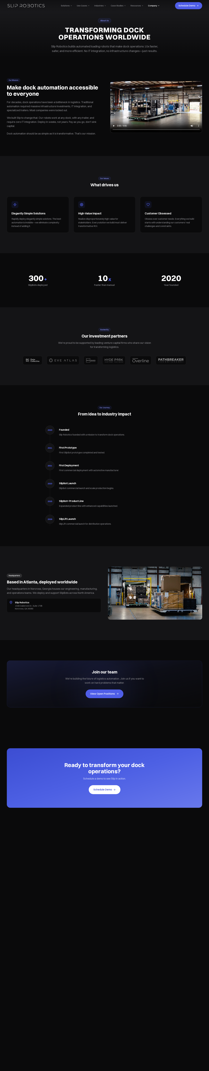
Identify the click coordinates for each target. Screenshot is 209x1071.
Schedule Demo (186, 5)
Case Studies (117, 5)
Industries (99, 5)
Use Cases (82, 5)
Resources (136, 5)
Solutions (65, 5)
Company (152, 5)
